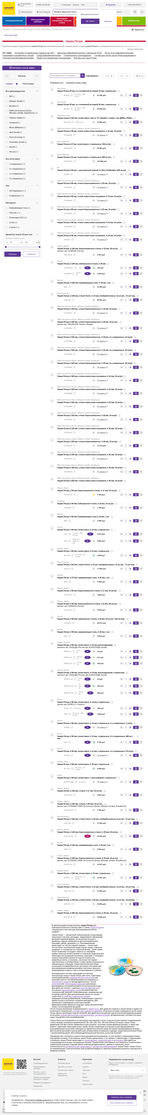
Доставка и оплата (65, 1067)
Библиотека (133, 21)
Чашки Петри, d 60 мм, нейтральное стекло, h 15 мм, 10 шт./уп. (85, 504)
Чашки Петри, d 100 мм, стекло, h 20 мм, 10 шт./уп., (80, 804)
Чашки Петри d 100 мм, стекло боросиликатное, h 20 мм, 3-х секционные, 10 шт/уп (95, 350)
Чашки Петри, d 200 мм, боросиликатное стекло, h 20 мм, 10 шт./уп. (87, 913)
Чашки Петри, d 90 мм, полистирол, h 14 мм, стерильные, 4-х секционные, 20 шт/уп (95, 751)
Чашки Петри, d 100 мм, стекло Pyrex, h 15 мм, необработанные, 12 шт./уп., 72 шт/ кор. (96, 296)
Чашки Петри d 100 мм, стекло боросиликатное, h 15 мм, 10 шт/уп (87, 309)
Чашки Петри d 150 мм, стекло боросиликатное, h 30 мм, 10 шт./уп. (87, 442)
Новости (76, 5)
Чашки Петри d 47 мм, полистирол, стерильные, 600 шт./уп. (84, 157)
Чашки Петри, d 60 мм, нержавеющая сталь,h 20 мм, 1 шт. (83, 517)
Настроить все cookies (121, 1103)
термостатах (93, 1009)
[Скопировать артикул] (71, 95)
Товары (9, 84)
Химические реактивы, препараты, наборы (42, 1078)
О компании (66, 5)
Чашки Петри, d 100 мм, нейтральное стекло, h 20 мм (81, 264)
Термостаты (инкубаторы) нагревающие (53, 58)
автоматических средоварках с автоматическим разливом (91, 1047)
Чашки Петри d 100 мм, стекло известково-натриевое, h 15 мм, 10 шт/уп (90, 389)
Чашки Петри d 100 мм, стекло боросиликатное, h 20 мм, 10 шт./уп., (87, 322)
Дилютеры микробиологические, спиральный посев (79, 53)
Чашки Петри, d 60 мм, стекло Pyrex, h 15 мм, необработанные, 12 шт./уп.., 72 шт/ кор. (96, 565)
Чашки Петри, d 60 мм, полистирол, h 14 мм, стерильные (83, 530)
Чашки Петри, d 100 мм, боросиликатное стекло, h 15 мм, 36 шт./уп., (88, 249)
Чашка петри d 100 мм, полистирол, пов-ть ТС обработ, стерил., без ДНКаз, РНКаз (94, 118)
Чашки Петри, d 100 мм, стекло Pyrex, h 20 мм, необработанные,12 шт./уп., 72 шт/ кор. (96, 819)
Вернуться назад (11, 35)
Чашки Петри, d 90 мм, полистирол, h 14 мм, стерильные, (83, 702)
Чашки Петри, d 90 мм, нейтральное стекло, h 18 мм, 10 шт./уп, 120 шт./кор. (91, 619)
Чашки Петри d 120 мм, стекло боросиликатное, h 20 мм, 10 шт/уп (87, 415)
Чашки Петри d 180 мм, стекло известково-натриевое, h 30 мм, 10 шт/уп (90, 468)
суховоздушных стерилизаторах (98, 1040)
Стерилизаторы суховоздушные (77, 56)
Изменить (108, 21)
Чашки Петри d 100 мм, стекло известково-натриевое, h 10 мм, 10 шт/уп (90, 376)
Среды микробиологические (49, 56)
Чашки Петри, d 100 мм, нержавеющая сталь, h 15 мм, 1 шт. (84, 283)
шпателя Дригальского (90, 988)
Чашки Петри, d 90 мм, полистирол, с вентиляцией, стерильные (86, 778)
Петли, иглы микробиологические (119, 53)
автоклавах (118, 1040)
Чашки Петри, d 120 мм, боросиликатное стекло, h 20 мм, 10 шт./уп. (87, 832)
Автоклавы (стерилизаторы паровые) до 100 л (35, 53)
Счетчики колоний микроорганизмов (18, 58)
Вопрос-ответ (88, 1084)
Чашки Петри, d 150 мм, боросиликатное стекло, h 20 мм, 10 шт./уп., (88, 858)
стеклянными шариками (75, 984)
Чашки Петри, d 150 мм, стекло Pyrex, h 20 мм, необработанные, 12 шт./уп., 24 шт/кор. (96, 900)
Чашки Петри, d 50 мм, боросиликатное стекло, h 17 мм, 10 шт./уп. (87, 491)
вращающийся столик (71, 990)
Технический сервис (65, 1070)
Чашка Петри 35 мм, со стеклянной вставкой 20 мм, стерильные (86, 104)
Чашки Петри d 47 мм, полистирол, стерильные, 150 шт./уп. (84, 144)
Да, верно (90, 21)
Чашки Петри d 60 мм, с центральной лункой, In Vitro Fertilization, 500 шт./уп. (91, 170)
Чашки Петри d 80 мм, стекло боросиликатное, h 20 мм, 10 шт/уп (86, 209)
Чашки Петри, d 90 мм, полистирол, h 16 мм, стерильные (83, 764)
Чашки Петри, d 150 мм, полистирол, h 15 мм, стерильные (83, 873)
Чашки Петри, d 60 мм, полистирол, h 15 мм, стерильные (83, 551)
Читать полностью (135, 49)
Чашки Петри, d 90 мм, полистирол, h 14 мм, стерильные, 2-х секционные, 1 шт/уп (94, 723)
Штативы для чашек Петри (85, 58)
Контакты (86, 1080)
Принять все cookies (121, 1097)
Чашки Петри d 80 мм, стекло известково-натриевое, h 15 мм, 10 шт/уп (89, 222)
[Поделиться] (122, 91)
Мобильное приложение (62, 1074)
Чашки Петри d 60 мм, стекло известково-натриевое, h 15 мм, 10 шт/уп (89, 196)
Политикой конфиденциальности (39, 1100)
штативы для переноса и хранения (87, 1011)
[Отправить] (142, 1070)
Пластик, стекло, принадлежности (39, 1073)
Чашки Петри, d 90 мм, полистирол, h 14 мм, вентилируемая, (85, 645)
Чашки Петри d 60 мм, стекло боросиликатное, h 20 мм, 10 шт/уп (86, 183)
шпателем (56, 984)
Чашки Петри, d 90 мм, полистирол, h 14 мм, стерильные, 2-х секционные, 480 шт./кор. (95, 737)
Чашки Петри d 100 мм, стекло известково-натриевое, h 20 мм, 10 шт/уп (90, 402)
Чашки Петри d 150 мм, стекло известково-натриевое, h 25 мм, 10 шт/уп (90, 455)
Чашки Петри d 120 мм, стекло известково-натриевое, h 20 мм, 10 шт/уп (90, 428)
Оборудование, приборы (38, 21)
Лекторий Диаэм (64, 1063)
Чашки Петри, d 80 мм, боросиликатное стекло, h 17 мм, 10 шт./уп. (87, 591)
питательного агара (60, 982)
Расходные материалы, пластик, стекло (62, 21)
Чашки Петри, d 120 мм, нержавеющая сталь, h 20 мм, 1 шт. (84, 845)
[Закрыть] (140, 1093)
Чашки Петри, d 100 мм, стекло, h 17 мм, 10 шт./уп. (79, 791)
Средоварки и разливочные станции (18, 56)
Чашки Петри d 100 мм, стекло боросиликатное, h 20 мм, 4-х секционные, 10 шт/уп (95, 363)
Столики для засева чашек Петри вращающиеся (115, 56)
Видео (85, 1077)
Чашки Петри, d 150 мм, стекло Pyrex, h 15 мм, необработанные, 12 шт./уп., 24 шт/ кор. (96, 887)
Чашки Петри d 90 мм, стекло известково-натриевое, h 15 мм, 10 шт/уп (89, 236)
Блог (83, 5)
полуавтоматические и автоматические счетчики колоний (85, 1015)
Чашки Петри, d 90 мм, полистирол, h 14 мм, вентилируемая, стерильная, (91, 673)
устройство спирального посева (76, 996)
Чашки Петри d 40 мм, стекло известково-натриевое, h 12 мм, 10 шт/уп (89, 131)
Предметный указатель (42, 1083)
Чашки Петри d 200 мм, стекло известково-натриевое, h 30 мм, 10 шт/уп (90, 481)
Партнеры (86, 1070)
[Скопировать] (118, 91)
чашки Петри (95, 928)
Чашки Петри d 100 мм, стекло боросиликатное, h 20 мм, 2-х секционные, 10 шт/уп (95, 337)
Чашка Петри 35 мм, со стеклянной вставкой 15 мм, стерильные (86, 91)
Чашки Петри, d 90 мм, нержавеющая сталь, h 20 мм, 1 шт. (83, 632)
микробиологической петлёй (82, 978)
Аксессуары (28, 84)
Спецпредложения (14, 21)
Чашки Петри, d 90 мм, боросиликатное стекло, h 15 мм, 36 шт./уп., (87, 604)
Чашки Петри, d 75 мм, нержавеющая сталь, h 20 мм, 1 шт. (83, 578)
